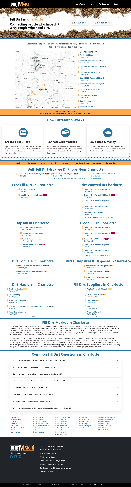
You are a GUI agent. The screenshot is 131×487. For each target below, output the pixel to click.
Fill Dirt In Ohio (103, 428)
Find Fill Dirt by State (47, 457)
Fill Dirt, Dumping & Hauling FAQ (51, 464)
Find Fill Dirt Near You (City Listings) (52, 461)
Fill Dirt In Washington (83, 426)
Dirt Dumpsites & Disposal (80, 163)
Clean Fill (53, 163)
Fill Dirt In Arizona (104, 421)
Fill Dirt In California (82, 419)
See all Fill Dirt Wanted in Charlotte (98, 217)
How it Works (80, 4)
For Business (104, 4)
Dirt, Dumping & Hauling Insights (52, 446)
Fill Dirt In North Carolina (106, 417)
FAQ (92, 4)
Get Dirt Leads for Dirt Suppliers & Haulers (55, 468)
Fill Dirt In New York (104, 426)
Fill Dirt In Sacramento (40, 430)
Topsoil (43, 163)
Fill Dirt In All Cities (61, 434)
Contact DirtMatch (46, 472)
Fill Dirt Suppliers (110, 163)
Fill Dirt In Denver (60, 419)
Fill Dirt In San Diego (39, 428)
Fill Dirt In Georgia (82, 423)
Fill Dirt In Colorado (82, 428)
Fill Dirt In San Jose (61, 421)
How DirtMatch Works (48, 453)
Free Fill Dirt (19, 163)
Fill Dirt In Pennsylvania (105, 419)
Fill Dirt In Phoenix (61, 430)
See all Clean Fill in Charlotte (98, 255)
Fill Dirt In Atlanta (38, 432)
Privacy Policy (89, 485)
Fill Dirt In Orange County (41, 423)
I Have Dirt (80, 22)
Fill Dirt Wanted (32, 163)
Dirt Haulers (97, 163)
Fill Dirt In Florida (82, 421)
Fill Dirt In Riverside (61, 432)
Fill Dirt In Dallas (38, 417)
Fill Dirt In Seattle (60, 423)
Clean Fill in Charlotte (98, 223)
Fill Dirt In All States (104, 430)
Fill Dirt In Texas (81, 417)
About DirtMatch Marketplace (51, 450)
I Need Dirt (103, 22)
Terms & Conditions (101, 485)
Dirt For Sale (64, 163)
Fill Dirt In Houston (39, 419)
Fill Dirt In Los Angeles (40, 421)
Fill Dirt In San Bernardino (41, 426)
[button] (65, 360)
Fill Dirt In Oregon (104, 423)
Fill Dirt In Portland (61, 426)
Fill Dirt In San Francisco (62, 417)
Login (116, 4)
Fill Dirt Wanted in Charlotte (98, 184)
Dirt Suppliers (15, 432)
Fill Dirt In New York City (62, 428)
